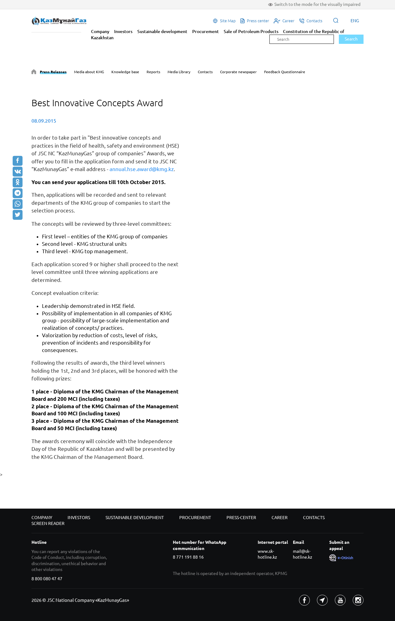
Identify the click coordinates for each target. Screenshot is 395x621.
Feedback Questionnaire (284, 72)
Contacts (205, 72)
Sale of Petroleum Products (251, 31)
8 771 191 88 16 (188, 557)
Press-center (241, 517)
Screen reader (47, 523)
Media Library (179, 72)
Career (280, 517)
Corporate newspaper (238, 72)
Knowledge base (125, 72)
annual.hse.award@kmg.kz (142, 169)
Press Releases (53, 72)
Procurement (205, 31)
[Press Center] (33, 73)
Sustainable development (162, 31)
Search (351, 38)
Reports (153, 72)
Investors (123, 31)
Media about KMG (89, 72)
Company (100, 31)
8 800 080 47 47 (46, 578)
